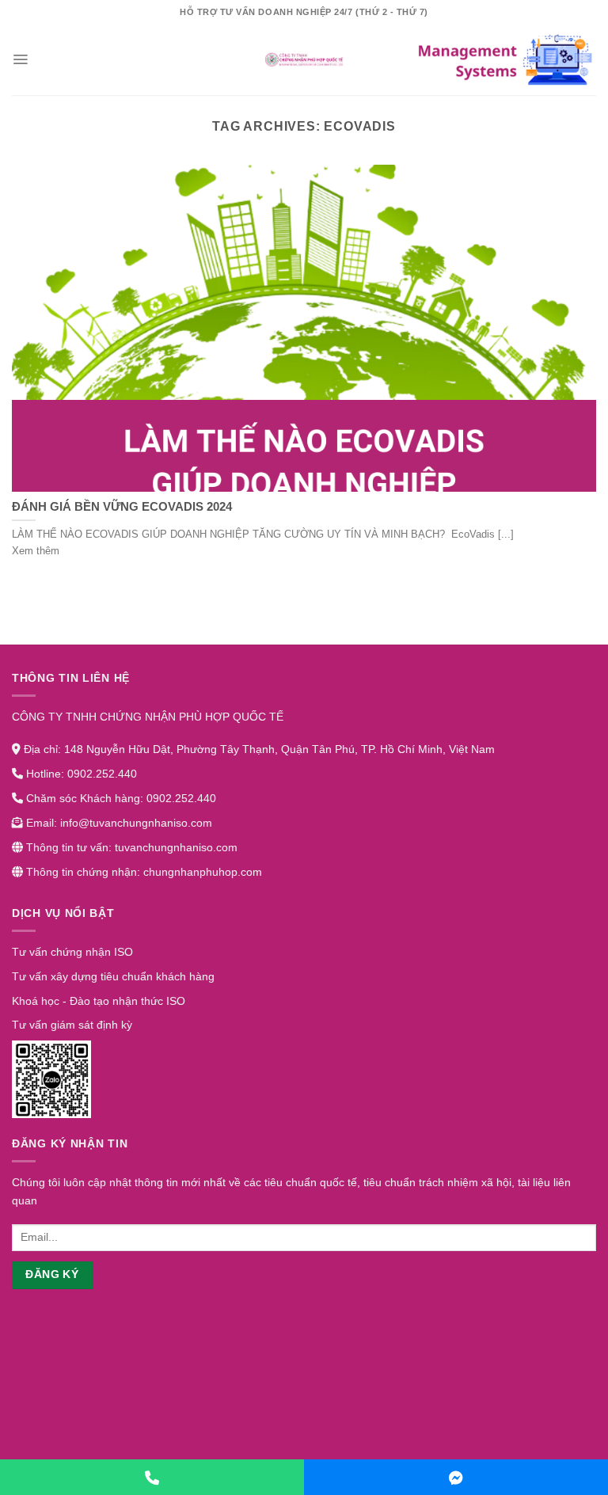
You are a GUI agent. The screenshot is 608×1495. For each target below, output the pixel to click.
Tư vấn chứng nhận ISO (72, 951)
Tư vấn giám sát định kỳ (72, 1024)
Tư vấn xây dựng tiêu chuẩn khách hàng (113, 976)
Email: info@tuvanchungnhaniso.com (117, 822)
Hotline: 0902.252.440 (80, 773)
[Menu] (20, 59)
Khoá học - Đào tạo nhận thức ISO (98, 1001)
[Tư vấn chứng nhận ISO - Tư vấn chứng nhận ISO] (304, 59)
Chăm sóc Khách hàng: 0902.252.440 (119, 798)
